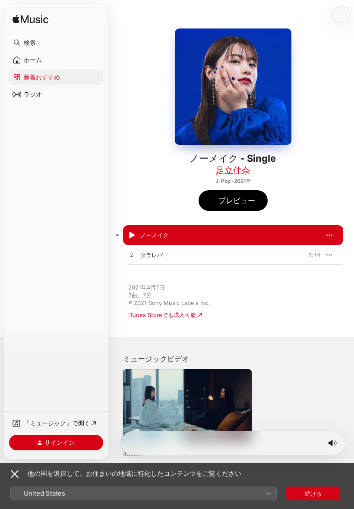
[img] (30, 20)
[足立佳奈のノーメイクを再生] (131, 235)
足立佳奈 (233, 170)
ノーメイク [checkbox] (154, 235)
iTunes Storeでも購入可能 (162, 314)
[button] (56, 42)
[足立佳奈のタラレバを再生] (131, 255)
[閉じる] (15, 474)
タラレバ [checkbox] (151, 254)
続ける (313, 493)
